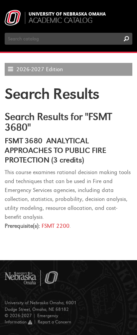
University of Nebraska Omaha (67, 14)
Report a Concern (54, 321)
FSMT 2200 (55, 225)
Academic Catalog (60, 20)
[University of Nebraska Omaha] (31, 278)
